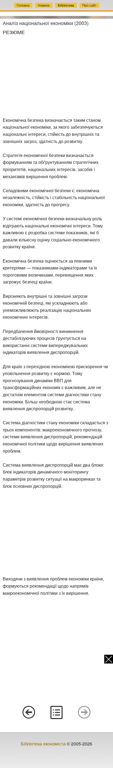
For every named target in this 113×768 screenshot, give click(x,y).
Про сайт (89, 5)
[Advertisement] (56, 76)
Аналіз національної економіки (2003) (46, 22)
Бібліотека (66, 5)
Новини (44, 5)
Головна (23, 5)
